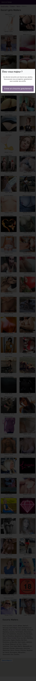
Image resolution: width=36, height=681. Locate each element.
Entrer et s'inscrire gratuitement (18, 89)
